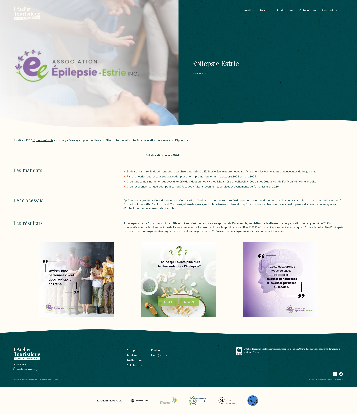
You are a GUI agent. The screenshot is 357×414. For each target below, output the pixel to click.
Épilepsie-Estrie (43, 140)
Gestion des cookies (49, 379)
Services (131, 355)
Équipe (155, 350)
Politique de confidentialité (25, 379)
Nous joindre (159, 355)
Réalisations (134, 360)
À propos (132, 350)
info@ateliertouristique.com (25, 369)
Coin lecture (134, 365)
